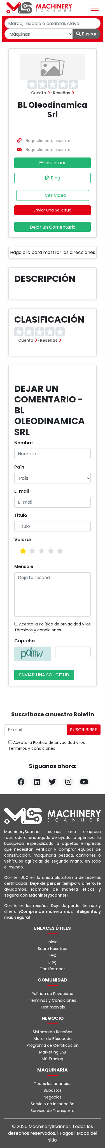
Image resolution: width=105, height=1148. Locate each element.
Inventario (55, 162)
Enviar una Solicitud (52, 210)
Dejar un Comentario (53, 227)
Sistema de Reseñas (52, 1032)
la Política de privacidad (57, 624)
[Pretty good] (50, 551)
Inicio (53, 942)
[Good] (41, 551)
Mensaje (23, 566)
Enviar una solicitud (44, 675)
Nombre (23, 443)
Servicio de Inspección (52, 1104)
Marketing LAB (52, 1052)
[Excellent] (60, 551)
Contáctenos (52, 969)
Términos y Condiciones (52, 1000)
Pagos (67, 1133)
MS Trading (52, 1059)
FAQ (53, 955)
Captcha (24, 641)
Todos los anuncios (52, 1083)
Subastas (53, 1090)
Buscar (89, 34)
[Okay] (32, 551)
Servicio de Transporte (52, 1110)
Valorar (23, 539)
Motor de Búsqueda (53, 1038)
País (19, 467)
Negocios (53, 1097)
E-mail (21, 491)
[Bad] (23, 551)
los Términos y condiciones (52, 627)
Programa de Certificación (53, 1045)
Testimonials (52, 1007)
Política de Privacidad (52, 993)
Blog (55, 178)
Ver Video (55, 195)
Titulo (20, 515)
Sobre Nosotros (52, 948)
